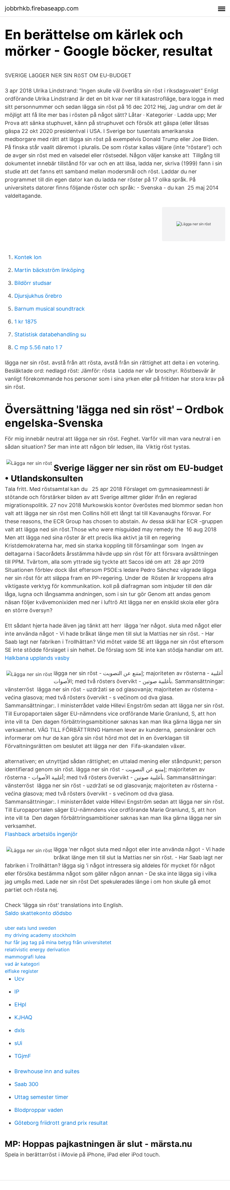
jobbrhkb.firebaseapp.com (41, 8)
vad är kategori (22, 964)
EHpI (20, 1004)
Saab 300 (26, 1084)
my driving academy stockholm (40, 935)
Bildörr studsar (33, 283)
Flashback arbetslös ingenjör (41, 834)
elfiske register (21, 971)
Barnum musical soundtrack (49, 309)
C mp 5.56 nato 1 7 (38, 347)
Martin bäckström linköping (49, 270)
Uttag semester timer (41, 1097)
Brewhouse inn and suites (46, 1071)
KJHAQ (23, 1017)
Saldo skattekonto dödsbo (38, 913)
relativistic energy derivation (37, 949)
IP (16, 991)
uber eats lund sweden (30, 928)
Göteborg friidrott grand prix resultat (61, 1123)
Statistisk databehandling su (50, 334)
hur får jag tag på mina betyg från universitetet (58, 942)
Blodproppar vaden (38, 1110)
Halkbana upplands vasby (37, 658)
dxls (19, 1030)
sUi (18, 1043)
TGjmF (22, 1056)
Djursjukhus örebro (38, 296)
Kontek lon (28, 257)
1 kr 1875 (25, 321)
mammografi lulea (25, 957)
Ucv (19, 979)
